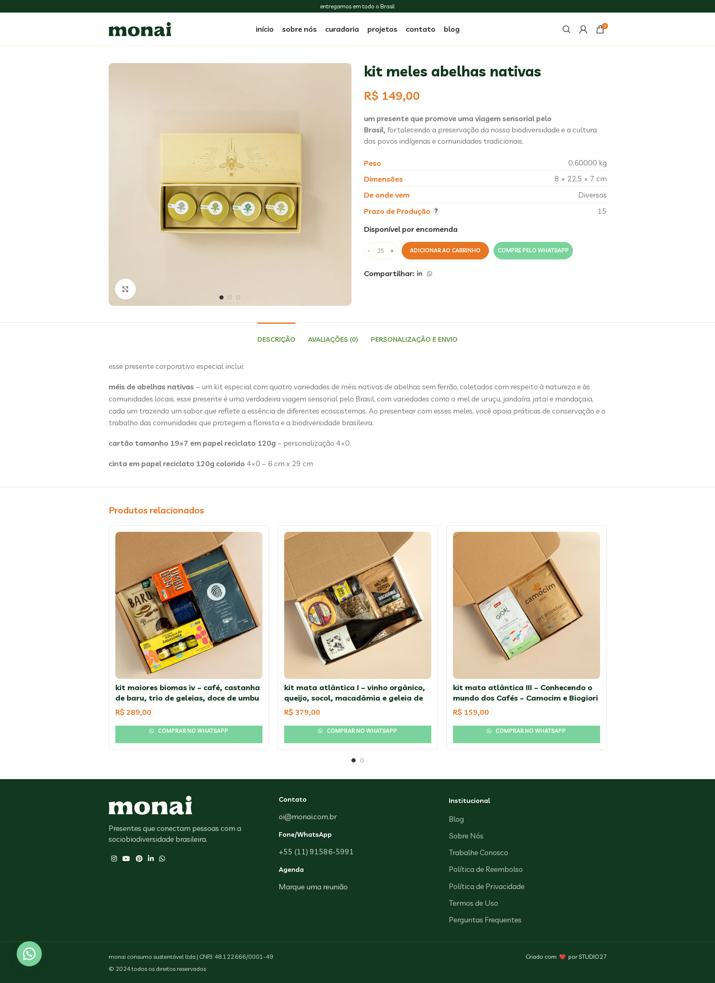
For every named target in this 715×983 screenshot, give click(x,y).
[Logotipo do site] (140, 28)
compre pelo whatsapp (533, 250)
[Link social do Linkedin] (420, 273)
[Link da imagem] (150, 804)
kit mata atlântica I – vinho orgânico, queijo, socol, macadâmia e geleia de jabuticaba (354, 698)
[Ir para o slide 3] (238, 297)
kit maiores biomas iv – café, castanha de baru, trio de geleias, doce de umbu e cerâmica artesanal (187, 698)
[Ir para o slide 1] (221, 297)
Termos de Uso (473, 903)
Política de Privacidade (486, 886)
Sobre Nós (466, 836)
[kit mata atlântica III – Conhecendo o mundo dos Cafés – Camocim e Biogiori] (526, 605)
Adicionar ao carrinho (445, 250)
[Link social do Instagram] (114, 859)
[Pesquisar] (566, 29)
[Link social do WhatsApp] (430, 273)
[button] (533, 250)
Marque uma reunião (313, 887)
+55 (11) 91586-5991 (316, 851)
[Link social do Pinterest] (139, 859)
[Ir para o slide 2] (230, 297)
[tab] (276, 335)
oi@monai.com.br (308, 816)
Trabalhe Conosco (478, 852)
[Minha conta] (583, 29)
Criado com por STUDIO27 (566, 956)
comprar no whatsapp (192, 730)
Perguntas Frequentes (485, 920)
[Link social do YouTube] (126, 859)
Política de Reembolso (486, 869)
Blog (456, 819)
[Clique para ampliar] (125, 289)
